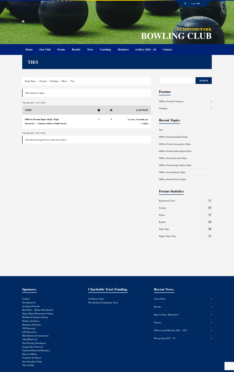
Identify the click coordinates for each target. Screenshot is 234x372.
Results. (158, 306)
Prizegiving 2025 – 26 (164, 338)
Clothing (54, 81)
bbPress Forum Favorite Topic (173, 158)
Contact (167, 49)
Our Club (45, 49)
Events (61, 49)
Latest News (159, 298)
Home (29, 49)
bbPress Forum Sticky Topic (172, 172)
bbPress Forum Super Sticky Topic (42, 119)
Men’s (64, 81)
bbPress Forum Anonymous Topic (175, 144)
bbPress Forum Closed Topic (172, 179)
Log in (194, 3)
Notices (157, 322)
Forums (43, 81)
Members (123, 49)
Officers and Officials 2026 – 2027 (170, 330)
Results (76, 49)
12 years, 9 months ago (138, 119)
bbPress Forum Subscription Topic (175, 151)
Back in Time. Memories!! (166, 314)
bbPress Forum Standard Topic (173, 136)
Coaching (105, 49)
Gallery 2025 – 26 (146, 49)
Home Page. (30, 81)
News (90, 49)
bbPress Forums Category (171, 101)
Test (161, 129)
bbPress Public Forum (56, 123)
